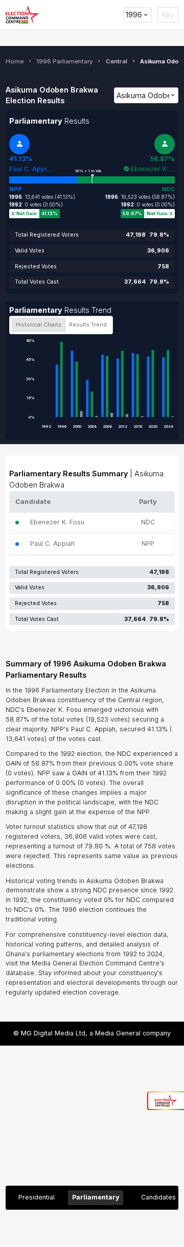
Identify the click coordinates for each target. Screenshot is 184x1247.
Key (168, 14)
